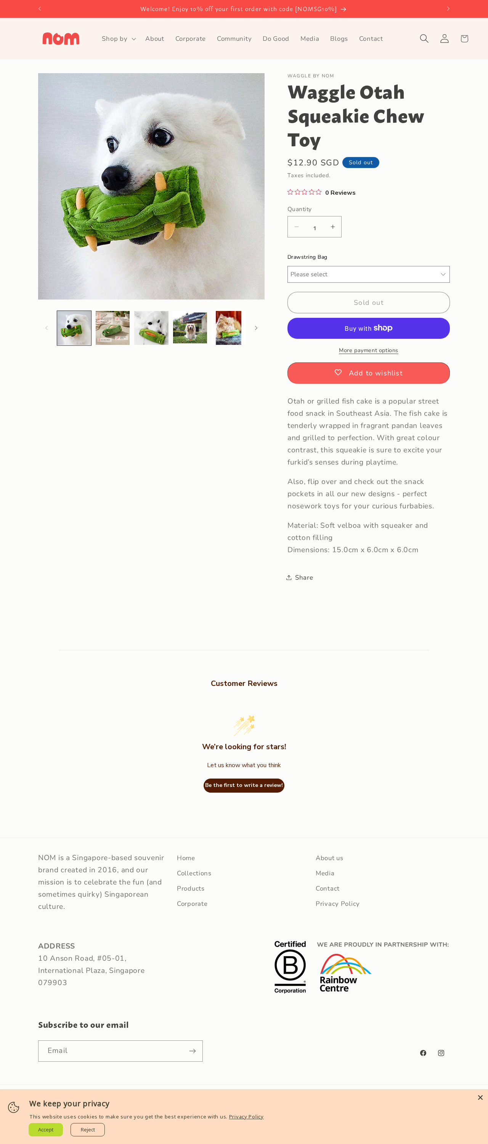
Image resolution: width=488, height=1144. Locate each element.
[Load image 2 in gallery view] (113, 328)
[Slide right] (256, 327)
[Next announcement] (448, 9)
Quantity (299, 209)
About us (330, 858)
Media (325, 873)
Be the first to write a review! (244, 785)
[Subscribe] (192, 1051)
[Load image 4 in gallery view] (190, 328)
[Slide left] (46, 327)
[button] (118, 38)
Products (191, 888)
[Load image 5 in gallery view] (229, 328)
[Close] (480, 1097)
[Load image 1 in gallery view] (74, 328)
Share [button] (304, 577)
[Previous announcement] (39, 9)
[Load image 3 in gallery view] (151, 328)
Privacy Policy (338, 903)
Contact (328, 888)
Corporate (192, 903)
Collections (194, 873)
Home (186, 858)
